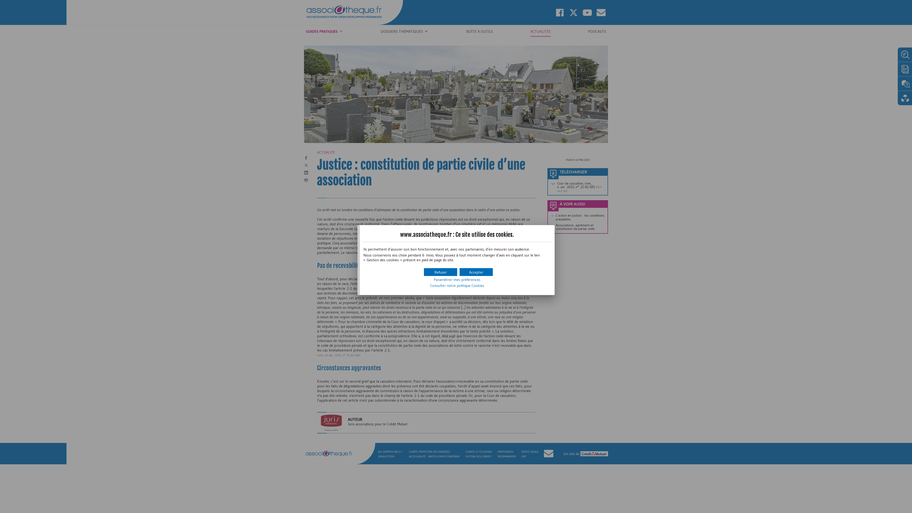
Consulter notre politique (457, 285)
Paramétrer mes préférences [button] (457, 279)
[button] (476, 272)
